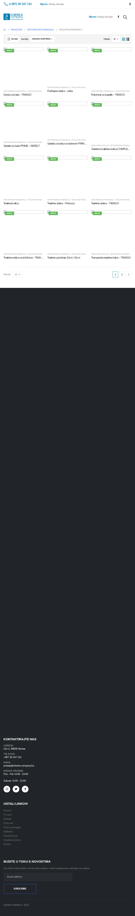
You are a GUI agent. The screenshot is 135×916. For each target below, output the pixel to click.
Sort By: (24, 39)
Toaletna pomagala (38, 91)
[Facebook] (130, 4)
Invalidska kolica (100, 145)
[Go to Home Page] (5, 29)
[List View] (127, 39)
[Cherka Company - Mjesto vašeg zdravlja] (13, 17)
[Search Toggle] (125, 17)
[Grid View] (123, 39)
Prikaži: (107, 39)
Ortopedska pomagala (15, 91)
